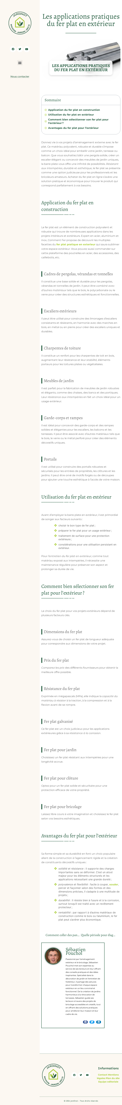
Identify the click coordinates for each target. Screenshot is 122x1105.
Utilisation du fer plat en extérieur (71, 114)
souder (113, 884)
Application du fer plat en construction (74, 109)
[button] (20, 62)
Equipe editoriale (108, 1081)
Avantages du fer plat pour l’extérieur (73, 127)
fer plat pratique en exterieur (75, 244)
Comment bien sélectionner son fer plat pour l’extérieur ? (78, 121)
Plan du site (113, 1078)
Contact (102, 1074)
